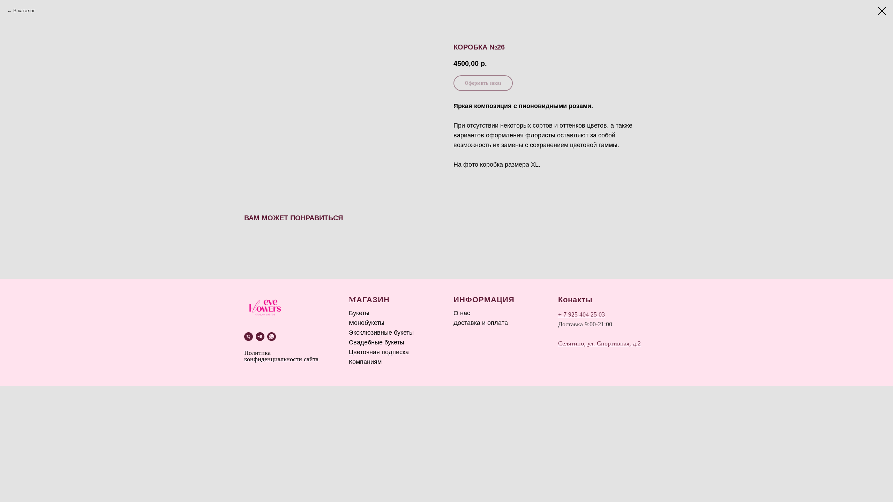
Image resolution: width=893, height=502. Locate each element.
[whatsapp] (271, 336)
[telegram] (260, 336)
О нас (461, 313)
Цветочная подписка (379, 352)
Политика (257, 352)
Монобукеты (366, 322)
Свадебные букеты (376, 342)
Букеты (359, 313)
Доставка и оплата (480, 322)
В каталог (24, 10)
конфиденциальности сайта (281, 359)
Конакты (575, 299)
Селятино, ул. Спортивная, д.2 (599, 343)
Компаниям (365, 361)
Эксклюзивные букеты (381, 332)
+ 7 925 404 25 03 (581, 314)
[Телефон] (248, 336)
